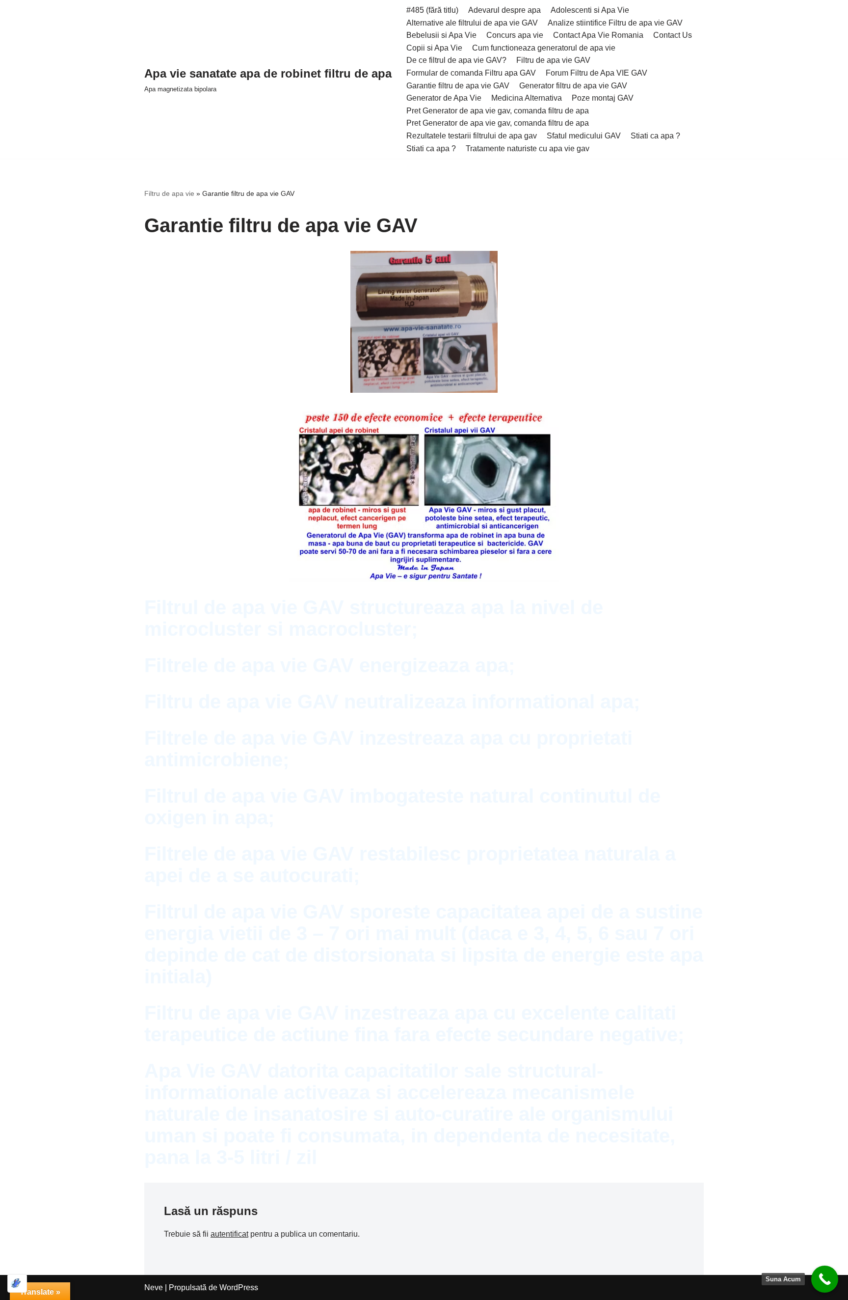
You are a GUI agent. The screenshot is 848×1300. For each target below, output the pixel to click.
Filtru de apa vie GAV (553, 60)
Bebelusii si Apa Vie (441, 35)
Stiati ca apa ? (655, 136)
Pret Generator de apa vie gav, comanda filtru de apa (497, 111)
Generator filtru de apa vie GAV (573, 85)
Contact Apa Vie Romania (598, 35)
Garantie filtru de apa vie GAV (457, 85)
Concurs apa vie (514, 35)
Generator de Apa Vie (443, 98)
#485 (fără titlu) (432, 10)
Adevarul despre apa (504, 10)
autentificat (229, 1234)
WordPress (238, 1287)
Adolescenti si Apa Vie (590, 10)
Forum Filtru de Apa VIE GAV (596, 73)
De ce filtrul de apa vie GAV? (456, 60)
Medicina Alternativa (526, 98)
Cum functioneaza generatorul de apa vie (543, 48)
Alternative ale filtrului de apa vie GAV (472, 23)
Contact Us (672, 35)
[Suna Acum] (824, 1279)
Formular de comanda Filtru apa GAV (471, 73)
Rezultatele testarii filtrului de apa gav (471, 136)
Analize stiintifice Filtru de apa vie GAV (615, 23)
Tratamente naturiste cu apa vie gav (527, 148)
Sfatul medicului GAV (584, 136)
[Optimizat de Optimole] (17, 1283)
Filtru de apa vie (169, 193)
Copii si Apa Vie (434, 48)
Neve (153, 1287)
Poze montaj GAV (603, 98)
